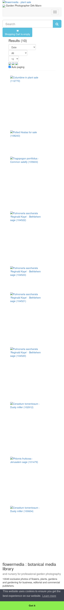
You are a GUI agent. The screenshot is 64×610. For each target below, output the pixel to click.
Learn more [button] (49, 595)
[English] (4, 5)
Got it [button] (32, 605)
